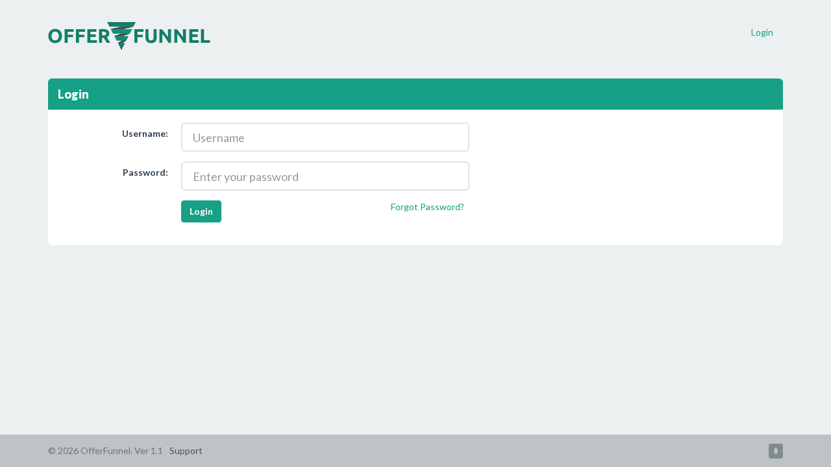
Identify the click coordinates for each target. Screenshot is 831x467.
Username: (145, 133)
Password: (145, 172)
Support (186, 450)
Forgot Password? (427, 206)
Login (762, 32)
